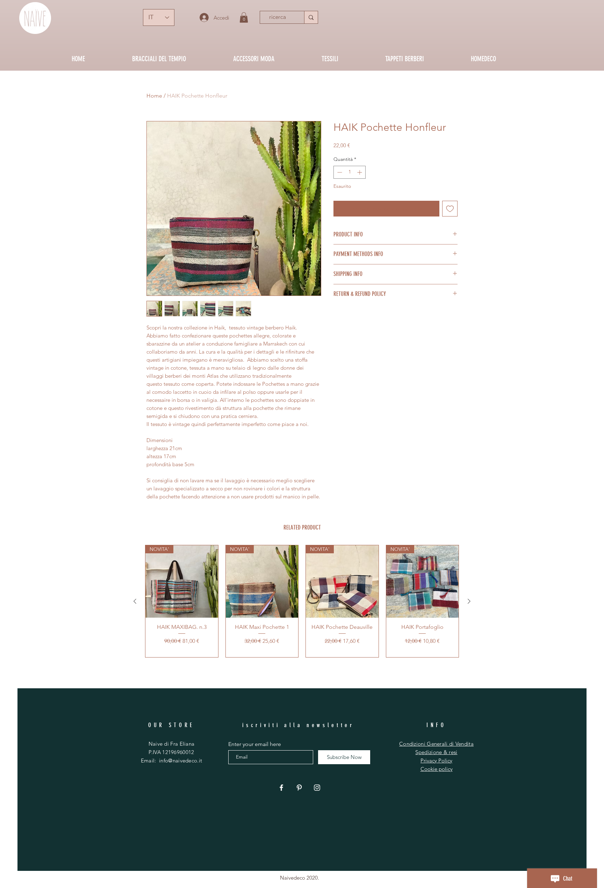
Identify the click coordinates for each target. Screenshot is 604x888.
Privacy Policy (436, 760)
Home (154, 95)
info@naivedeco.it (180, 760)
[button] (243, 17)
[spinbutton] (349, 172)
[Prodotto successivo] (469, 601)
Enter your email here (254, 744)
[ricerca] (311, 17)
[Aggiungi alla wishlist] (450, 208)
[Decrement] (339, 172)
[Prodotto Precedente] (135, 601)
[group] (302, 601)
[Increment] (360, 172)
